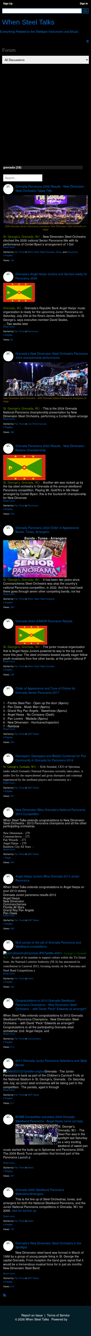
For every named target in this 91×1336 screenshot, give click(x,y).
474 (12, 1046)
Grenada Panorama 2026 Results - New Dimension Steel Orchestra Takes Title (49, 188)
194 (12, 260)
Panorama (72, 252)
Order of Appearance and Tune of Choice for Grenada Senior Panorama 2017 (45, 690)
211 (12, 1103)
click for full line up (24, 1210)
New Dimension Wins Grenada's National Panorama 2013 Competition (50, 812)
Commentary (34, 1038)
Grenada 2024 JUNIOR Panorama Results (43, 621)
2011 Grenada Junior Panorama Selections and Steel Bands (51, 1062)
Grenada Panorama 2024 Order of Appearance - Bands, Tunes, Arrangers (48, 530)
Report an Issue (32, 1315)
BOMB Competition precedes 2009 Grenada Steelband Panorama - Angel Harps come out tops (49, 1119)
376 (12, 513)
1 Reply (7, 857)
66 (11, 339)
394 (12, 607)
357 (12, 1175)
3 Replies (7, 1171)
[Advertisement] (45, 112)
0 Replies (7, 255)
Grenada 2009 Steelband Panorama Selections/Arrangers (39, 1192)
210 (12, 1286)
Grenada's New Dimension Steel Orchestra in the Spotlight (48, 1245)
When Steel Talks (28, 22)
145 (12, 1229)
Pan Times (19, 252)
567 (12, 796)
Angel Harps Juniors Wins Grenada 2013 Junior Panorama (47, 878)
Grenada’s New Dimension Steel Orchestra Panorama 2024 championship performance (51, 355)
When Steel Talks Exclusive (41, 252)
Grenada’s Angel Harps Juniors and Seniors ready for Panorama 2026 (51, 276)
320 (12, 432)
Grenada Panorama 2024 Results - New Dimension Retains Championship (49, 448)
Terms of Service (58, 1315)
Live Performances (37, 423)
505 (12, 742)
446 (12, 986)
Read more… (10, 247)
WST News (33, 733)
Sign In (84, 3)
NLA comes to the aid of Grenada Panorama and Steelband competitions (48, 944)
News (59, 252)
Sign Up (7, 3)
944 (12, 862)
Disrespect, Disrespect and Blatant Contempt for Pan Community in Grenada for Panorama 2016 (50, 758)
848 (12, 928)
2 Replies (7, 1042)
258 (12, 674)
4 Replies (7, 923)
